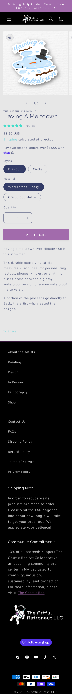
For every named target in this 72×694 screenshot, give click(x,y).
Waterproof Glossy (23, 187)
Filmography (18, 392)
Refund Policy (19, 451)
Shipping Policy (20, 441)
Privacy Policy (19, 471)
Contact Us (16, 421)
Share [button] (11, 331)
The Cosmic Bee (31, 592)
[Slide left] (26, 103)
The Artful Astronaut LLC (41, 691)
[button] (9, 19)
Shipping (10, 139)
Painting (14, 362)
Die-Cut (14, 169)
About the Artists (21, 352)
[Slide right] (45, 103)
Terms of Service (21, 461)
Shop (12, 402)
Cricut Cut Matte (22, 197)
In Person (15, 382)
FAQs (12, 431)
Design (13, 372)
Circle (37, 169)
